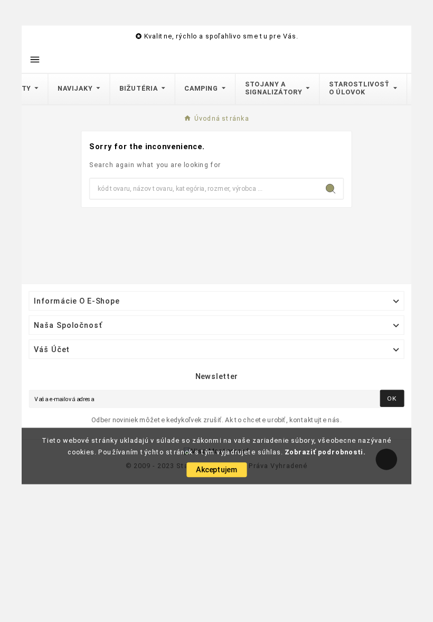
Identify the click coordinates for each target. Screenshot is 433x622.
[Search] (330, 188)
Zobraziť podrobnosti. (325, 451)
